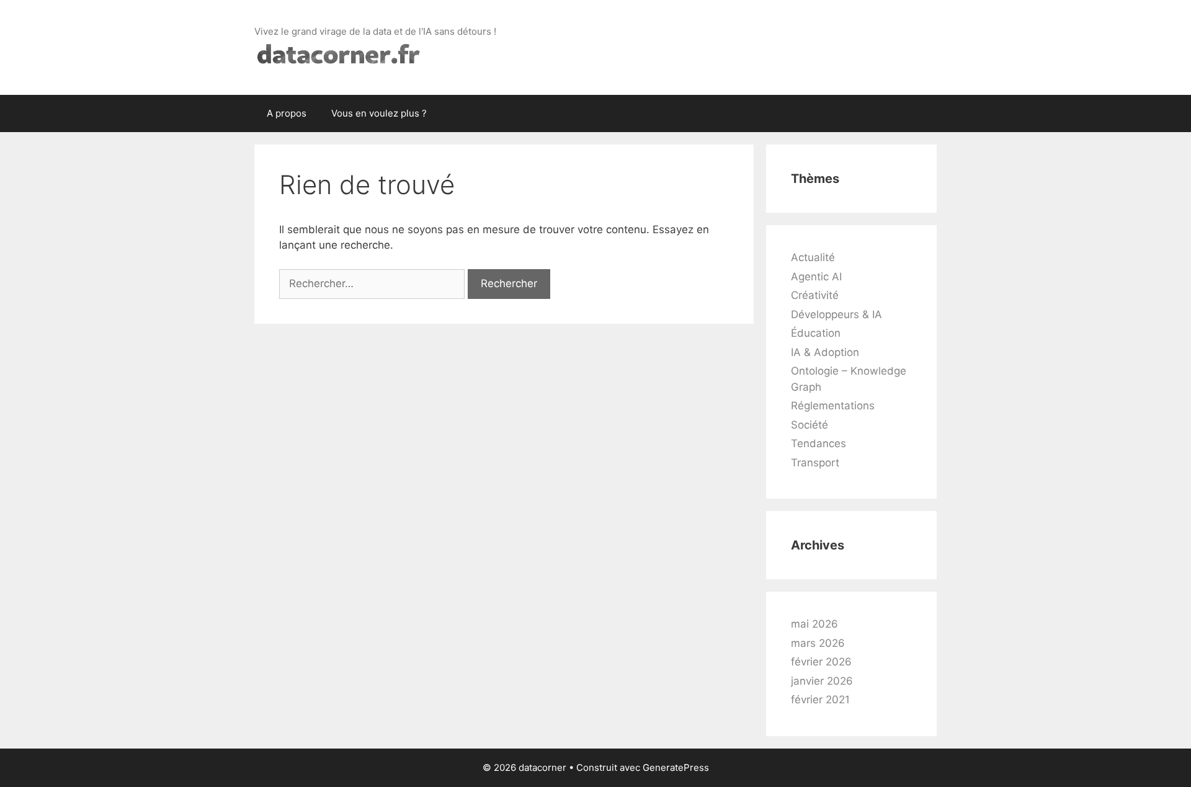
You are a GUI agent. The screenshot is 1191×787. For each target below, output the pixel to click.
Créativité (815, 295)
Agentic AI (816, 276)
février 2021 (820, 699)
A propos (286, 113)
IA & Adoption (825, 352)
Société (809, 425)
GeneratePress (676, 767)
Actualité (813, 257)
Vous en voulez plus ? (379, 113)
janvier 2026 (822, 681)
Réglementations (833, 405)
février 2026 (821, 662)
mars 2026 (818, 643)
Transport (815, 462)
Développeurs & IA (836, 314)
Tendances (818, 443)
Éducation (816, 333)
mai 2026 (814, 624)
